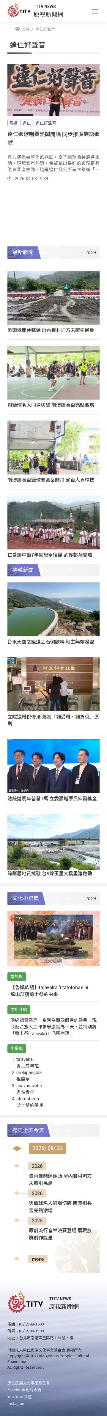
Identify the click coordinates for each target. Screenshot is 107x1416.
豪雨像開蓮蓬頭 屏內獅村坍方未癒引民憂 (50, 329)
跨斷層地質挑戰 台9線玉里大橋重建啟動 (49, 873)
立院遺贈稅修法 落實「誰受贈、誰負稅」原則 (53, 720)
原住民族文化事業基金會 (28, 1382)
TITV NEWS (45, 6)
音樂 (13, 123)
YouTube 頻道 (19, 1396)
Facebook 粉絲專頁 (24, 1389)
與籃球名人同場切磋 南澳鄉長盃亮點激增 (50, 404)
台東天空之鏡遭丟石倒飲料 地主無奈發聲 (50, 641)
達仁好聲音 (45, 123)
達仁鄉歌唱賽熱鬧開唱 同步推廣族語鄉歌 (53, 138)
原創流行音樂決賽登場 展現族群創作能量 (60, 1234)
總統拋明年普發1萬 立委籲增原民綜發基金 (52, 798)
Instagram (16, 1403)
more (38, 1259)
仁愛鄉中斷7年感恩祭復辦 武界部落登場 (49, 554)
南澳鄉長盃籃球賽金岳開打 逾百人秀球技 (50, 479)
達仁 (26, 123)
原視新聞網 (48, 14)
